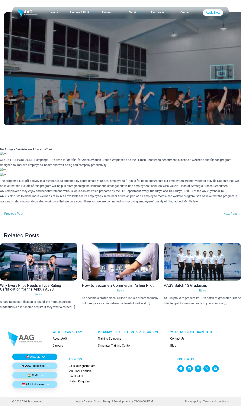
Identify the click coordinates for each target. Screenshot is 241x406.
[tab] (34, 357)
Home (54, 12)
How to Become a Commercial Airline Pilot (118, 285)
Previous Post (11, 213)
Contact (185, 12)
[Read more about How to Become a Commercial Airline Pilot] (120, 261)
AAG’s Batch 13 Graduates (185, 285)
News (38, 294)
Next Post (232, 213)
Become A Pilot (80, 12)
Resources (158, 12)
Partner (107, 12)
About (133, 12)
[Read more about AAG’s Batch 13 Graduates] (202, 261)
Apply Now (213, 12)
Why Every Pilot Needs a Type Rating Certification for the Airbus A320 (30, 287)
